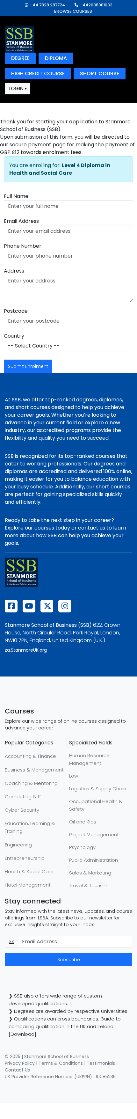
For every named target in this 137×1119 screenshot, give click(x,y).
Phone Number (22, 246)
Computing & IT (23, 796)
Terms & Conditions (61, 1063)
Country (14, 336)
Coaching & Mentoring (31, 783)
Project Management (94, 834)
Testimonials (101, 1063)
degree (20, 58)
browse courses (73, 11)
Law (73, 775)
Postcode (16, 311)
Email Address (21, 221)
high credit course (38, 73)
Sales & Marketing (90, 872)
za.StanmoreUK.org (26, 650)
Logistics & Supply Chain (97, 788)
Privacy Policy (20, 1063)
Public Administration (93, 860)
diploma (56, 58)
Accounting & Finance (30, 756)
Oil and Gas (82, 821)
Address (14, 270)
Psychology (82, 847)
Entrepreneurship (25, 858)
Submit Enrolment (28, 366)
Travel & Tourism (88, 885)
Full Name (16, 196)
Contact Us (17, 1070)
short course (99, 73)
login (16, 88)
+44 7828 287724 (47, 5)
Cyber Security (22, 810)
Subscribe (68, 959)
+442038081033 (96, 5)
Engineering (18, 844)
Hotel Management (28, 884)
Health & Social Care (29, 871)
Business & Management (34, 769)
